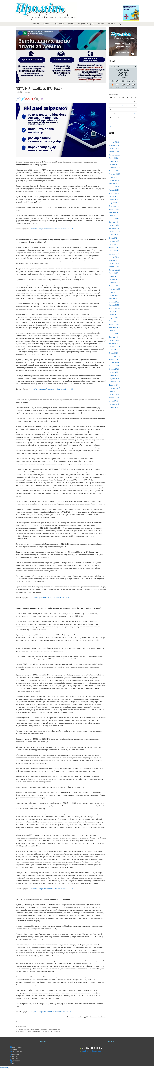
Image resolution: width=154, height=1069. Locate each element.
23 (134, 113)
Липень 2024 (114, 219)
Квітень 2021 (114, 343)
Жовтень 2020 (114, 359)
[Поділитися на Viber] (42, 100)
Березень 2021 (114, 346)
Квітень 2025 (114, 190)
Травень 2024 (114, 225)
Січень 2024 (113, 238)
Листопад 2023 (114, 244)
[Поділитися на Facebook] (18, 100)
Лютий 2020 (113, 372)
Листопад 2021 (114, 321)
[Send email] (37, 100)
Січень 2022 (113, 314)
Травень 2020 (114, 369)
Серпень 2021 (114, 330)
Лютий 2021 (113, 349)
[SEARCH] (120, 24)
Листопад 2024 (114, 206)
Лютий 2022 (113, 311)
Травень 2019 (114, 394)
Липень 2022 (114, 295)
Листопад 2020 (114, 356)
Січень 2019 (113, 401)
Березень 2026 (114, 155)
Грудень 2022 (114, 279)
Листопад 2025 (114, 167)
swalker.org (4, 1067)
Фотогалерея (59, 24)
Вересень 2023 (114, 250)
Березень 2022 (114, 308)
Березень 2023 (114, 270)
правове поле (22, 1027)
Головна (36, 24)
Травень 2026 (114, 148)
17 (110, 113)
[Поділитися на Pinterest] (32, 100)
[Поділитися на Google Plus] (27, 100)
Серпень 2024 (114, 215)
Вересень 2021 (114, 327)
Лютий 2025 (113, 196)
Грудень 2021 (114, 318)
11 (114, 109)
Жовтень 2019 (114, 385)
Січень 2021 (113, 353)
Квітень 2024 (114, 228)
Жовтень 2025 (114, 171)
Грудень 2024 (114, 202)
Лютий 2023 (113, 273)
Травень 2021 (114, 340)
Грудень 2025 (114, 164)
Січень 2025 (113, 199)
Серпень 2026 (114, 139)
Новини (46, 24)
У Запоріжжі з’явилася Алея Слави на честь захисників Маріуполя (39, 1031)
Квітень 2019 (114, 397)
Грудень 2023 (114, 241)
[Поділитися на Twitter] (23, 100)
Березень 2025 (114, 193)
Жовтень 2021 (114, 324)
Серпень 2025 (114, 177)
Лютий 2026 (113, 158)
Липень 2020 (114, 362)
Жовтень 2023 (114, 247)
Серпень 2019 (114, 391)
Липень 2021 (114, 334)
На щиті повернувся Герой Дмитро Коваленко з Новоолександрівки (39, 1029)
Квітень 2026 (114, 151)
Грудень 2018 (114, 404)
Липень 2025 (114, 180)
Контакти (111, 24)
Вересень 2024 (114, 212)
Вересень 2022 (114, 289)
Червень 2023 (114, 260)
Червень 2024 (114, 222)
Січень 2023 (113, 276)
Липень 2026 (114, 142)
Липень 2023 (114, 257)
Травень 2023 (114, 263)
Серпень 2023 (114, 254)
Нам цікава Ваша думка (86, 24)
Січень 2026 (113, 161)
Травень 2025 (114, 187)
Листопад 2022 (114, 282)
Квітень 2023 (114, 266)
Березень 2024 (114, 231)
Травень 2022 (114, 302)
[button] (51, 24)
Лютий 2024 (113, 234)
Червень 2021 (114, 337)
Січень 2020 (113, 375)
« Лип (111, 127)
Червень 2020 (114, 366)
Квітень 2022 (114, 305)
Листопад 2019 (114, 381)
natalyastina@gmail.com (91, 1051)
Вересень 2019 (114, 388)
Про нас (101, 24)
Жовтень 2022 (114, 286)
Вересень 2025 (114, 174)
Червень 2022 (114, 298)
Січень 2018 (113, 407)
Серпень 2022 (114, 292)
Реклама (71, 24)
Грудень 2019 (114, 378)
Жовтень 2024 (114, 209)
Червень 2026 (114, 145)
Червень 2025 (114, 183)
